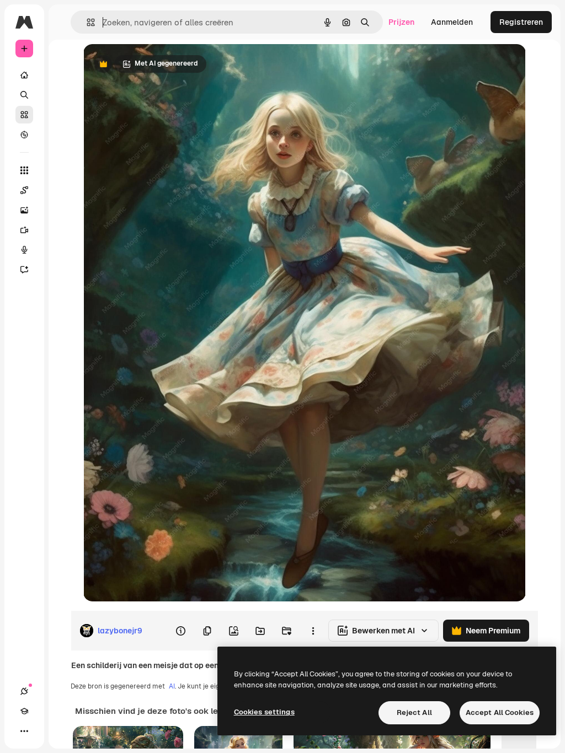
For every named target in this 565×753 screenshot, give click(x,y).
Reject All (414, 712)
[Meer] (24, 731)
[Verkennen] (24, 134)
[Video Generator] (24, 230)
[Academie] (24, 711)
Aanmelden (452, 22)
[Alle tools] (24, 170)
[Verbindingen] (24, 691)
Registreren (521, 22)
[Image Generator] (24, 210)
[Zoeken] (24, 95)
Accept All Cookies (500, 712)
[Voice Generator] (24, 250)
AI (172, 686)
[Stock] (24, 114)
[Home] (24, 75)
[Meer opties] (313, 631)
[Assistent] (24, 269)
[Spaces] (24, 190)
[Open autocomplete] (86, 22)
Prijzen (401, 22)
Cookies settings (264, 712)
